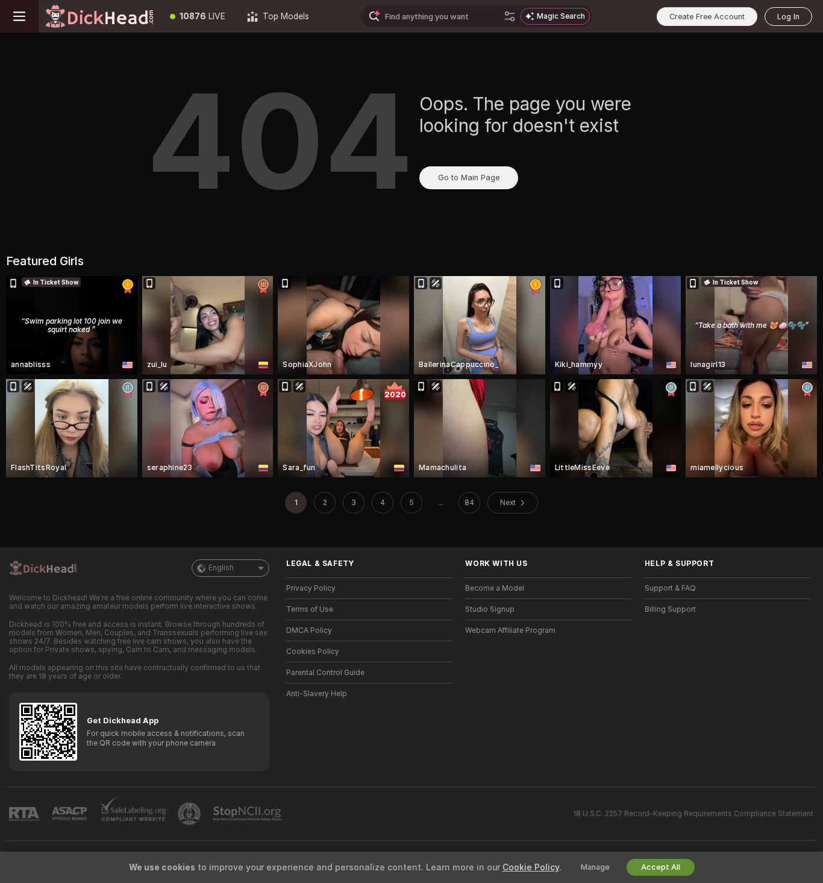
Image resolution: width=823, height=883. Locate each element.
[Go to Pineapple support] (190, 813)
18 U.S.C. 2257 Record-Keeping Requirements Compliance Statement (693, 813)
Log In (788, 16)
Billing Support (670, 609)
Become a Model (494, 588)
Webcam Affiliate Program (510, 630)
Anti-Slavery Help (316, 694)
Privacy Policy (311, 588)
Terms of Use (309, 609)
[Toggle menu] (19, 16)
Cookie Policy (530, 867)
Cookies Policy (312, 651)
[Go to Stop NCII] (248, 813)
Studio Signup (490, 609)
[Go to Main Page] (99, 16)
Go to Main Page (468, 177)
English (221, 568)
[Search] (509, 16)
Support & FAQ (670, 588)
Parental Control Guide (325, 672)
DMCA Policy (309, 630)
